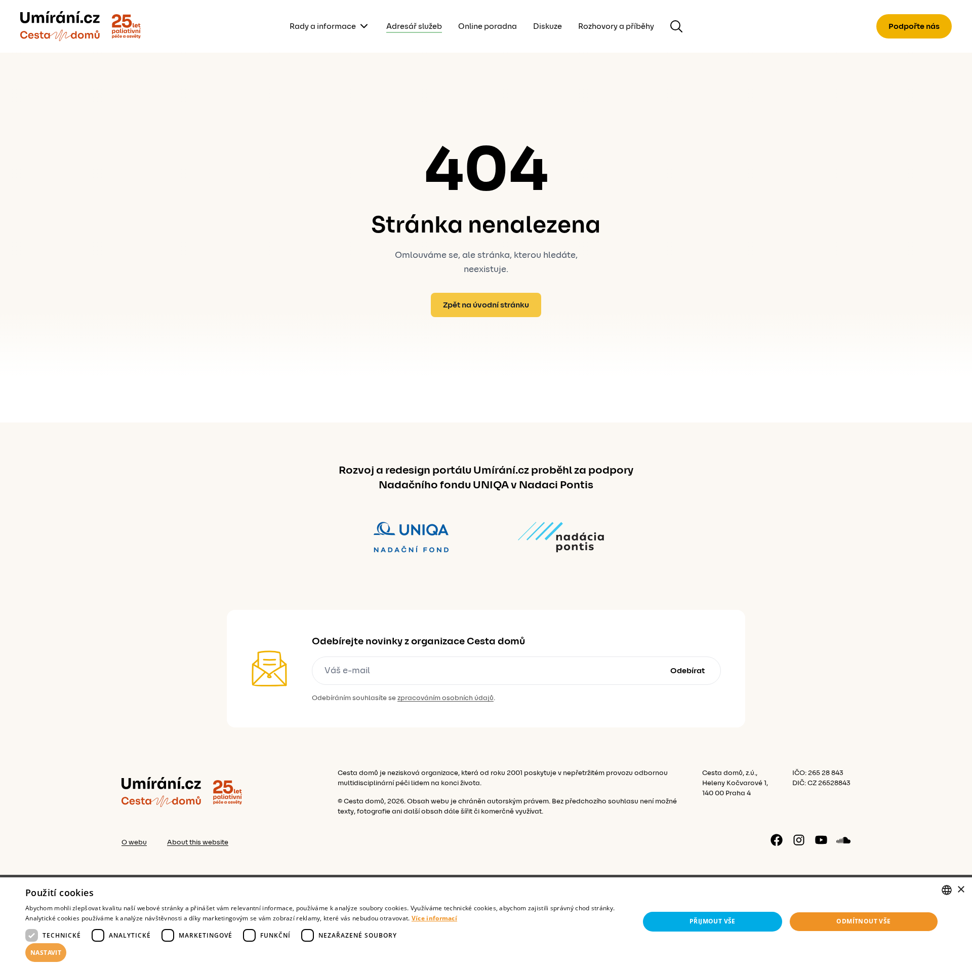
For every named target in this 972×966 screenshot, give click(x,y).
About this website (197, 842)
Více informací (434, 918)
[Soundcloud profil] (843, 840)
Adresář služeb (414, 26)
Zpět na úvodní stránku (486, 305)
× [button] (960, 890)
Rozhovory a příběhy (616, 26)
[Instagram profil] (799, 840)
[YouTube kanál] (821, 840)
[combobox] (947, 890)
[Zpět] (60, 26)
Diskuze (547, 26)
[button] (323, 952)
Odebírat (687, 670)
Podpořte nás (914, 26)
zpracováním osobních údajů (445, 698)
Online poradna (487, 26)
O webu (134, 842)
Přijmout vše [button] (713, 921)
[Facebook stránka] (777, 840)
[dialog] (486, 921)
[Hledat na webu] (676, 26)
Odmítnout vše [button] (863, 921)
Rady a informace (323, 26)
